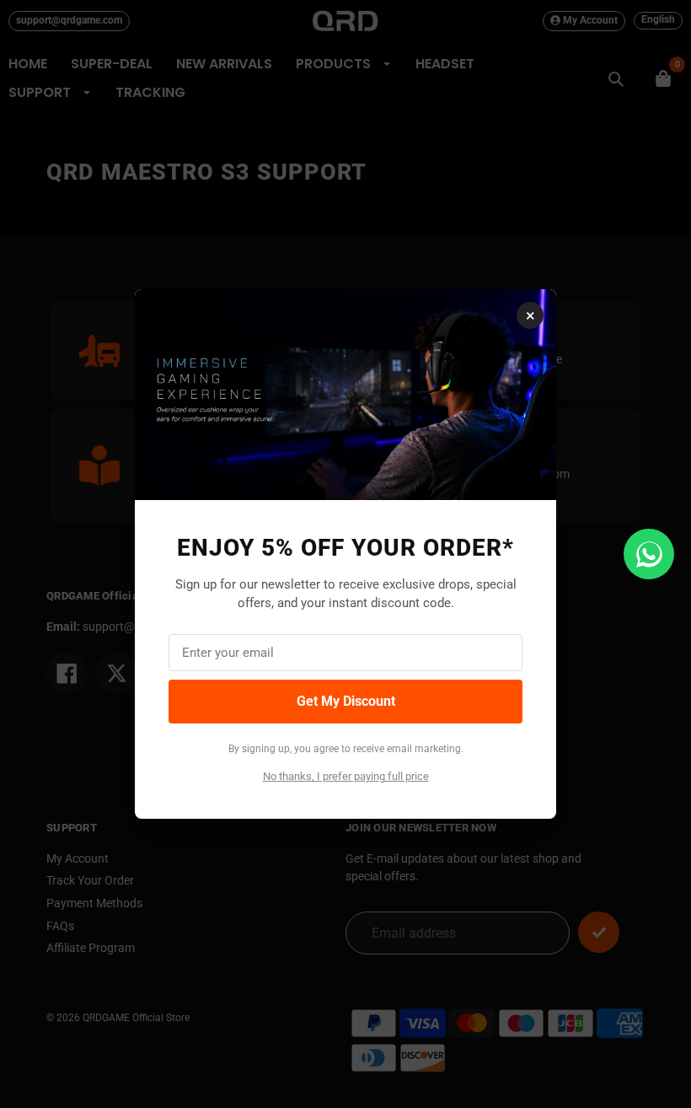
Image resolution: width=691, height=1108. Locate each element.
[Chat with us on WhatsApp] (649, 554)
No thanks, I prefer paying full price (346, 776)
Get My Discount (346, 701)
